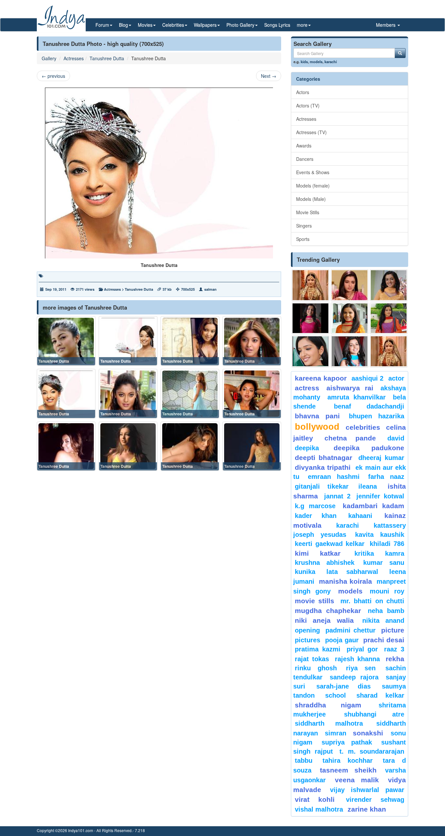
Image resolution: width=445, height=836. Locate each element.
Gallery (49, 58)
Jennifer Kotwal (380, 496)
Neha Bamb (386, 610)
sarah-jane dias (343, 686)
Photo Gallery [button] (240, 24)
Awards (303, 145)
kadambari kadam (373, 505)
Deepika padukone (369, 448)
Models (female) (313, 185)
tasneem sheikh (348, 770)
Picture (392, 630)
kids (304, 61)
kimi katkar (317, 553)
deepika (307, 448)
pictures (307, 640)
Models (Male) (311, 199)
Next (268, 76)
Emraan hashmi (334, 476)
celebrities (363, 427)
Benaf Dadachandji (369, 406)
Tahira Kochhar (348, 760)
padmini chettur (350, 630)
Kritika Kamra (379, 553)
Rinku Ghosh (316, 668)
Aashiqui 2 (368, 378)
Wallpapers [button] (205, 24)
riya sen (364, 668)
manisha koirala (345, 581)
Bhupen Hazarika (376, 416)
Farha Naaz (386, 476)
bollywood (317, 427)
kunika (305, 571)
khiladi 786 (387, 543)
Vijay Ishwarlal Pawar (367, 789)
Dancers (304, 159)
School (335, 695)
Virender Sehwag (375, 799)
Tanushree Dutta (107, 58)
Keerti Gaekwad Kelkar (330, 543)
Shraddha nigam (328, 705)
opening (307, 630)
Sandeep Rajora (354, 677)
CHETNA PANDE (350, 438)
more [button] (302, 24)
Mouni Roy (387, 591)
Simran (335, 733)
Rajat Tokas (312, 658)
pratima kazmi (317, 649)
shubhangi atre (374, 714)
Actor (396, 378)
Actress (307, 388)
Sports (302, 239)
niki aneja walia (324, 620)
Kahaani (360, 515)
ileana (371, 486)
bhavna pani (317, 416)
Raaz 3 (394, 649)
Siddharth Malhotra (329, 723)
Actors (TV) (308, 105)
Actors (302, 92)
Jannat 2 (337, 496)
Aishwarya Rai (349, 388)
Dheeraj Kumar (381, 457)
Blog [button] (123, 24)
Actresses (74, 58)
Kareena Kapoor (321, 378)
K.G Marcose (315, 505)
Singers (304, 225)
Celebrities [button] (173, 24)
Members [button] (386, 24)
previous (53, 76)
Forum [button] (102, 24)
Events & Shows (312, 172)
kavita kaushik (379, 534)
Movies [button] (145, 24)
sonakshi (370, 733)
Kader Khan (316, 515)
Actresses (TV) (311, 132)
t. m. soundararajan (371, 751)
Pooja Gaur (342, 640)
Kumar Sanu (383, 562)
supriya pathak (347, 742)
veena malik (357, 780)
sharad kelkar (380, 695)
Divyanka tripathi (323, 467)
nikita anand (383, 620)
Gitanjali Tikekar (322, 486)
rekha (395, 658)
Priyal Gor (362, 649)
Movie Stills (307, 212)
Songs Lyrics (277, 24)
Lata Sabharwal (352, 571)
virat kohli (315, 799)
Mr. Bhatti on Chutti (372, 601)
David (395, 438)
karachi (330, 61)
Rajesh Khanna (357, 658)
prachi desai (383, 640)
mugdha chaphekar (328, 610)
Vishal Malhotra (319, 809)
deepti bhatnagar (323, 457)
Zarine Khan (367, 809)
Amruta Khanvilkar (356, 397)
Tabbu (303, 760)
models (316, 61)
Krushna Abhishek (324, 562)
